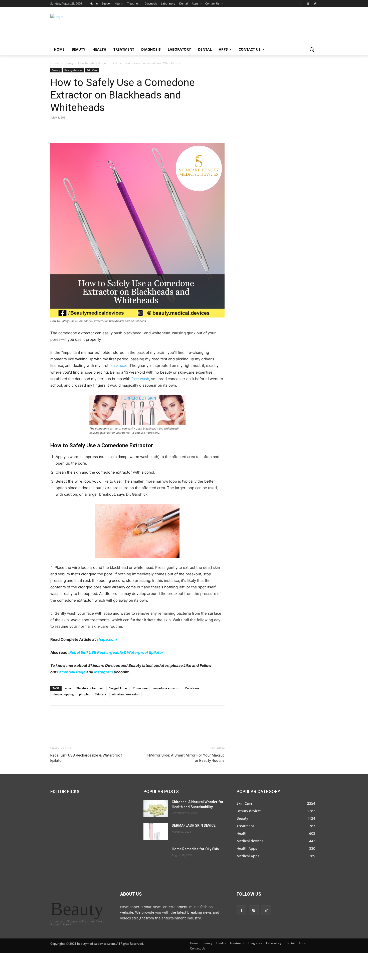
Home (54, 63)
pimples (84, 694)
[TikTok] (315, 4)
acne (68, 688)
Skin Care (92, 70)
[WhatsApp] (90, 129)
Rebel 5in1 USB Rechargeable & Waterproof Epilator (116, 652)
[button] (312, 49)
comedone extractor (166, 688)
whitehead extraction (125, 694)
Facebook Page (71, 672)
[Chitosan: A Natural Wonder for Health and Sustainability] (155, 808)
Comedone (140, 688)
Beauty (68, 63)
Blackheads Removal (89, 688)
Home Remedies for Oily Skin (195, 849)
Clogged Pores (118, 688)
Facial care (192, 688)
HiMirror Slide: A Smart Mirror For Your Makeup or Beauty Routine (186, 758)
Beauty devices (73, 70)
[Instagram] (308, 4)
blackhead (118, 365)
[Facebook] (301, 4)
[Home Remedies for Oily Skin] (155, 855)
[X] (67, 129)
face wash (140, 378)
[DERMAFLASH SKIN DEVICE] (155, 831)
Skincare (100, 694)
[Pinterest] (78, 129)
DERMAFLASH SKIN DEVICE (194, 825)
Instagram (103, 672)
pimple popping (63, 694)
